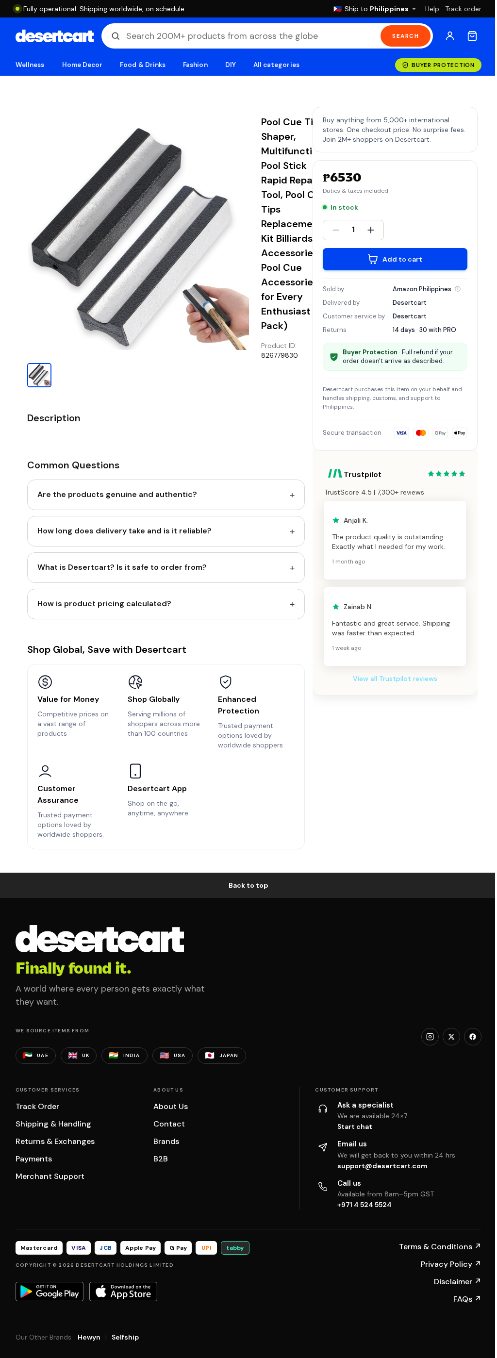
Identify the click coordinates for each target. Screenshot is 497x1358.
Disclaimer (457, 1281)
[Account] (450, 36)
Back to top (248, 885)
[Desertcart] (55, 36)
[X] (451, 1036)
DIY (230, 65)
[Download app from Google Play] (49, 1291)
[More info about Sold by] (457, 288)
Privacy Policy (451, 1264)
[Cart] (472, 36)
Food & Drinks (143, 65)
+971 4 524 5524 (364, 1204)
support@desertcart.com (382, 1165)
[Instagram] (430, 1036)
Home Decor (82, 65)
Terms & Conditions (440, 1247)
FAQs (467, 1299)
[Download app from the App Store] (123, 1291)
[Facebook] (472, 1036)
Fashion (195, 65)
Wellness (30, 65)
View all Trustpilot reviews (395, 678)
